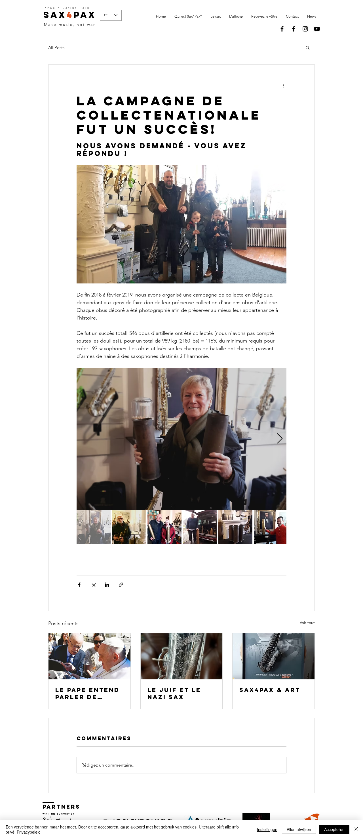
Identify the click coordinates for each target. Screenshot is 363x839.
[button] (307, 47)
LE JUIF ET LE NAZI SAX (174, 693)
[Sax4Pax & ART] (274, 656)
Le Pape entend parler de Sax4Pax (87, 693)
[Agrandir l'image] (181, 439)
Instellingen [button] (267, 829)
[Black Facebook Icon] (282, 28)
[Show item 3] (164, 527)
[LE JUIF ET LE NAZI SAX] (182, 656)
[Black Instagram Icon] (305, 28)
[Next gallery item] (280, 438)
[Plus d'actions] (283, 85)
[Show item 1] (94, 527)
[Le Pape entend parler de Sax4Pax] (89, 656)
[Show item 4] (200, 527)
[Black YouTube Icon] (316, 28)
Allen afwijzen (299, 829)
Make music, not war (70, 24)
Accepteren (334, 829)
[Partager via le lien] (121, 584)
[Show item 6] (271, 527)
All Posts (56, 47)
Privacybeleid (29, 832)
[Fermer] (356, 829)
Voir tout (307, 622)
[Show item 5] (235, 527)
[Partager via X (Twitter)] (93, 584)
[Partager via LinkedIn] (107, 584)
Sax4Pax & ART (269, 689)
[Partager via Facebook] (79, 584)
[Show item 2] (129, 527)
